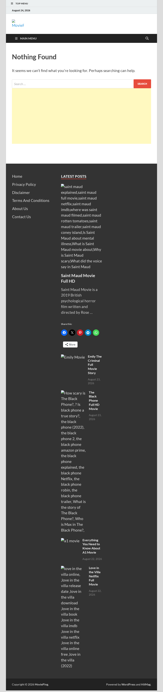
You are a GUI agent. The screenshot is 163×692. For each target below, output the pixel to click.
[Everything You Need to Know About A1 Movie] (70, 540)
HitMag (145, 684)
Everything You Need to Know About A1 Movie (91, 546)
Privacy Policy (24, 184)
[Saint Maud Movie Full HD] (81, 186)
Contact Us (21, 216)
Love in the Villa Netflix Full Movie (94, 576)
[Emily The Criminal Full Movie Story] (73, 357)
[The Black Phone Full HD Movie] (73, 393)
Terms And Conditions (30, 200)
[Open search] (147, 38)
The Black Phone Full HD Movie (94, 400)
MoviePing (41, 684)
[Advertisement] (81, 116)
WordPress (128, 684)
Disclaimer (21, 192)
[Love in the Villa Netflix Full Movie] (73, 568)
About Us (20, 208)
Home (17, 176)
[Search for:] (81, 83)
